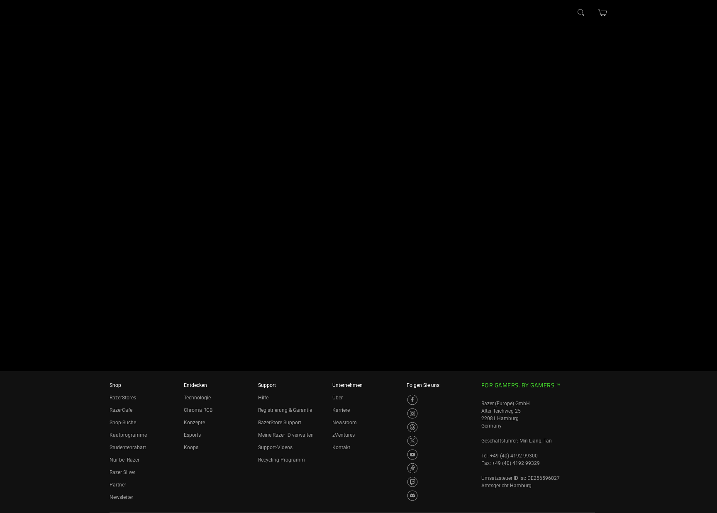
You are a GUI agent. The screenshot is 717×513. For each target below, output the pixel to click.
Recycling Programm (281, 460)
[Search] (581, 13)
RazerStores (123, 398)
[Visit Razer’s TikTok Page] (412, 468)
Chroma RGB (198, 410)
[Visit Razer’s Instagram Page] (412, 413)
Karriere (341, 410)
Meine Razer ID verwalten (286, 435)
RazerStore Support (279, 422)
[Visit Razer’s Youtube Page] (412, 454)
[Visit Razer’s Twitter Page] (412, 441)
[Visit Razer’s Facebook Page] (412, 400)
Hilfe (263, 398)
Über (337, 398)
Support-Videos (275, 447)
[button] (602, 13)
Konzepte (194, 422)
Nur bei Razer (124, 460)
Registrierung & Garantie (285, 410)
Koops (191, 447)
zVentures (343, 435)
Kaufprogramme (128, 435)
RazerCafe (121, 410)
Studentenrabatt (128, 447)
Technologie (197, 398)
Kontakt (341, 447)
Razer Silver (122, 472)
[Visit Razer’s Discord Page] (412, 495)
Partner (118, 485)
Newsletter (121, 497)
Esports (192, 435)
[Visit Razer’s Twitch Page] (412, 482)
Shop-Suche (123, 422)
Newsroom (344, 422)
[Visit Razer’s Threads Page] (412, 427)
